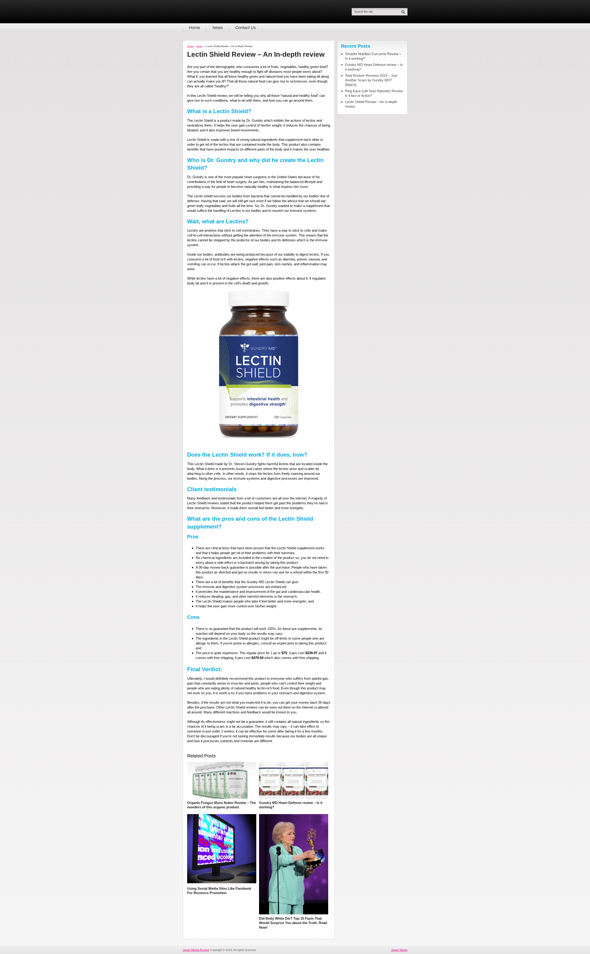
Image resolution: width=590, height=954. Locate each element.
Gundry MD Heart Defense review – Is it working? (290, 805)
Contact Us (245, 27)
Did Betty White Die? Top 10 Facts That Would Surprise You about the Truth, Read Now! (293, 922)
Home (194, 27)
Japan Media (399, 950)
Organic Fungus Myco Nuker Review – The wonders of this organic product (221, 805)
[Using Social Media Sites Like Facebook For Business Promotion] (221, 849)
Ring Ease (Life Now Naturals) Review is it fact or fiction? (374, 93)
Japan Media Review (196, 950)
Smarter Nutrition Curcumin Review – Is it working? (373, 56)
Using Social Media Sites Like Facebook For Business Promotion (219, 890)
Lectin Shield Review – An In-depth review (371, 104)
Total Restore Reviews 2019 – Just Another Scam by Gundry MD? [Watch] (371, 80)
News (217, 27)
